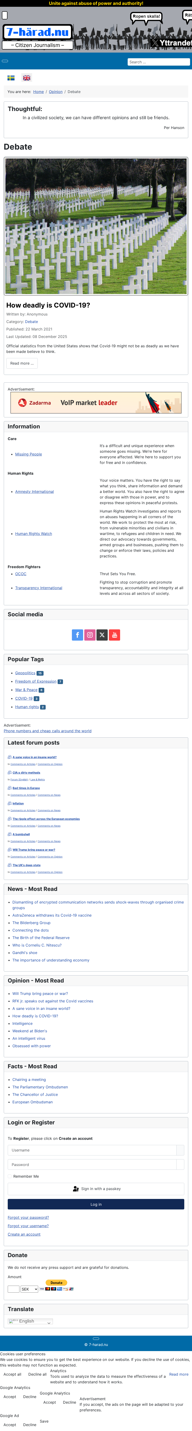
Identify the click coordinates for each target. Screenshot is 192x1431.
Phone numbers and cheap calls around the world (48, 730)
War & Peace (26, 689)
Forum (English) (19, 779)
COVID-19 (24, 698)
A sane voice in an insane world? (35, 757)
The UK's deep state (27, 865)
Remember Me (26, 1176)
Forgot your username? (28, 1225)
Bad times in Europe (26, 788)
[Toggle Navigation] (5, 61)
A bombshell (21, 834)
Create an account (24, 1234)
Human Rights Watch (33, 533)
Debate (31, 321)
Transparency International (38, 587)
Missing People (28, 454)
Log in (96, 1204)
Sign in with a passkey (100, 1188)
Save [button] (44, 1421)
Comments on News (49, 794)
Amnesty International (34, 491)
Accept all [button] (12, 1374)
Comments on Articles (23, 764)
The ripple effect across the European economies (46, 819)
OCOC (20, 573)
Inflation (18, 803)
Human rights (27, 706)
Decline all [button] (37, 1374)
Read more (178, 1374)
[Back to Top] (186, 1425)
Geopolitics (25, 673)
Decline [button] (29, 1396)
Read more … (22, 363)
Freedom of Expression (35, 681)
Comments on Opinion (50, 764)
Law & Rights (37, 779)
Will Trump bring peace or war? (34, 849)
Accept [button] (10, 1396)
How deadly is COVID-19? (48, 305)
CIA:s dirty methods (26, 772)
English (26, 1321)
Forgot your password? (28, 1217)
